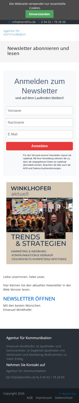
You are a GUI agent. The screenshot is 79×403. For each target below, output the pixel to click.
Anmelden (39, 146)
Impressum (44, 398)
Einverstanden (39, 14)
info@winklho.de (23, 22)
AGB (30, 398)
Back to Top (69, 393)
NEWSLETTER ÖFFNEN (29, 298)
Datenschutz (64, 398)
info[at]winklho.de (22, 377)
